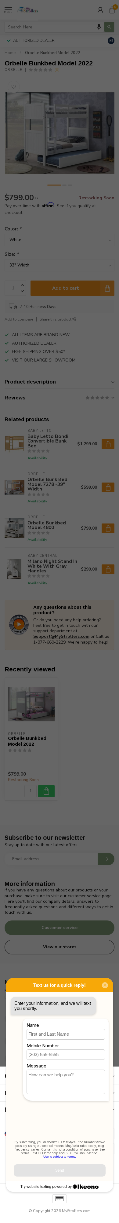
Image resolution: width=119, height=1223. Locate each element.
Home (10, 53)
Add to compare (19, 319)
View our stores (59, 947)
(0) (57, 69)
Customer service (59, 928)
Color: (13, 229)
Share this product (56, 319)
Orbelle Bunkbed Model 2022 (52, 53)
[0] (112, 10)
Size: (12, 254)
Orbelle (13, 70)
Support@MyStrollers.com (61, 636)
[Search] (109, 27)
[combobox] (54, 27)
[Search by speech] (98, 26)
